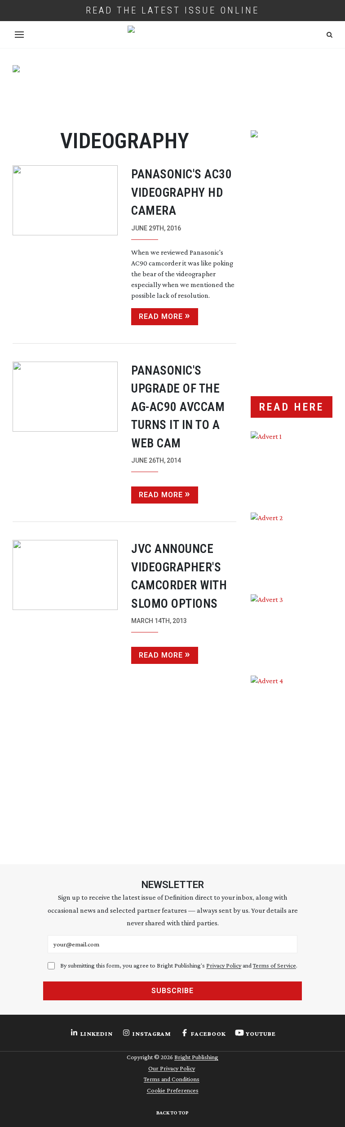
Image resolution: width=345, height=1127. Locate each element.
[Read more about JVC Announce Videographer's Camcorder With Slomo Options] (65, 602)
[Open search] (329, 35)
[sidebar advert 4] (291, 757)
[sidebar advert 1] (291, 465)
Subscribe (172, 990)
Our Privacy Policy (171, 1068)
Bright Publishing (196, 1057)
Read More (161, 316)
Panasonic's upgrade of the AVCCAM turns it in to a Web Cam (178, 407)
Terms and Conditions (171, 1079)
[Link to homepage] (172, 35)
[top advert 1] (172, 89)
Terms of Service (274, 965)
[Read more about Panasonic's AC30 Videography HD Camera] (65, 245)
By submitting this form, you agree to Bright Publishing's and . (178, 965)
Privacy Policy (223, 965)
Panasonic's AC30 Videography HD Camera (181, 192)
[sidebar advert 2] (291, 546)
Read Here (291, 407)
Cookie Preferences (173, 1090)
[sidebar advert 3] (291, 628)
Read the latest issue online (172, 10)
